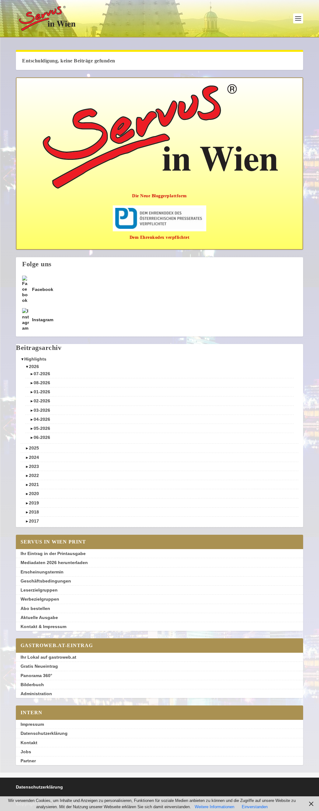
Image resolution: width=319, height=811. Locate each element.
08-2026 (42, 382)
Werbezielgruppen (40, 599)
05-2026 (42, 428)
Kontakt (29, 742)
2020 (34, 493)
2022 (34, 475)
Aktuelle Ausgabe (39, 617)
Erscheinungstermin (42, 571)
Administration (36, 693)
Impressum (32, 724)
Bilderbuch (32, 684)
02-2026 (42, 400)
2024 (34, 457)
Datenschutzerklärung (44, 733)
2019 (34, 502)
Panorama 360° (36, 675)
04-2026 (42, 419)
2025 (34, 447)
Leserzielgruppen (39, 589)
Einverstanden (255, 806)
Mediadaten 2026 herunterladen (54, 562)
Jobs (26, 751)
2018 (34, 511)
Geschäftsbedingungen (46, 580)
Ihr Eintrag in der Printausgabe (53, 553)
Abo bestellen (35, 608)
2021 (34, 484)
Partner (28, 760)
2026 (34, 366)
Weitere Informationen (214, 806)
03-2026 (42, 410)
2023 (34, 466)
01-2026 (42, 391)
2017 (34, 521)
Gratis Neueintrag (39, 666)
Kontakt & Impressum (43, 626)
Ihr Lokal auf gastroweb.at (48, 657)
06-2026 (42, 437)
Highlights (35, 358)
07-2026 (42, 373)
